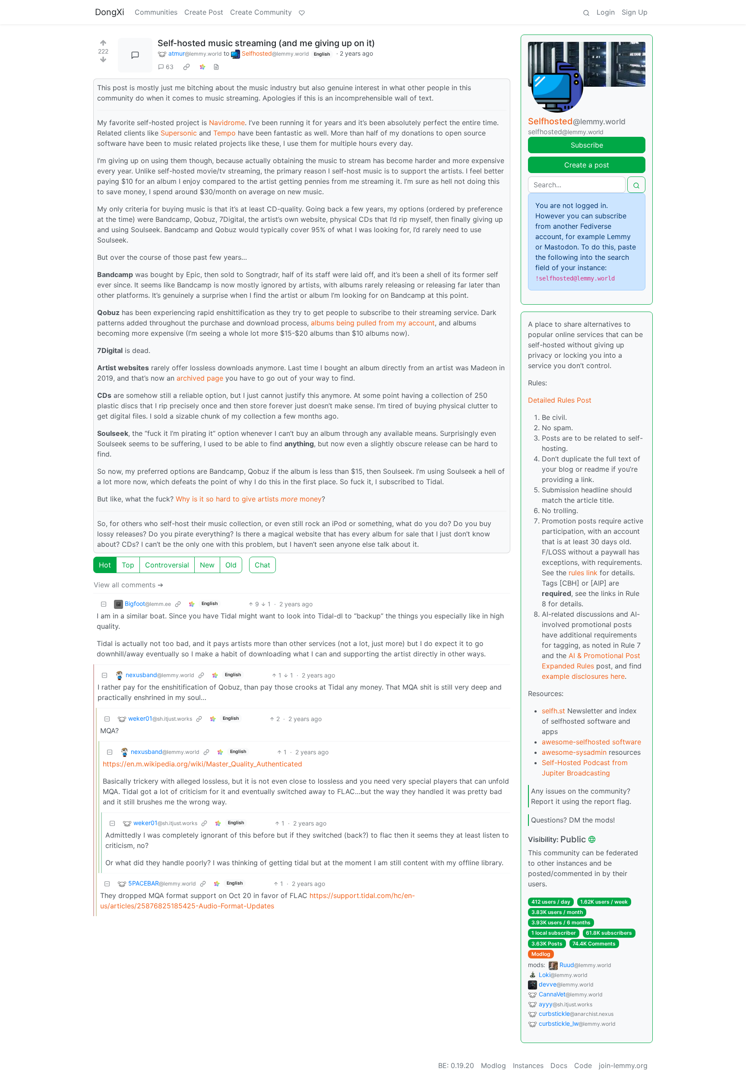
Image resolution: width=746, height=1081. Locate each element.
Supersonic (179, 133)
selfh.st (553, 710)
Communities (156, 12)
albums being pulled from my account (373, 322)
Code (583, 1065)
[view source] (216, 67)
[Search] (586, 12)
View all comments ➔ (128, 584)
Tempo (224, 133)
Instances (528, 1065)
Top (128, 565)
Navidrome (227, 122)
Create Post (203, 12)
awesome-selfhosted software (591, 741)
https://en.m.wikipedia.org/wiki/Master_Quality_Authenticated (202, 764)
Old (231, 565)
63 (170, 66)
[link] (186, 67)
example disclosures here (583, 676)
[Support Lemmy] (301, 12)
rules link (583, 572)
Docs (558, 1065)
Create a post (586, 165)
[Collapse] (104, 604)
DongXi (109, 12)
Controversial (167, 565)
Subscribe (587, 145)
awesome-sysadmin (574, 752)
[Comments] (135, 55)
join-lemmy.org (623, 1065)
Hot (105, 565)
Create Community (261, 12)
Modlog (540, 954)
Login (606, 12)
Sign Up (635, 12)
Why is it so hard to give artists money (249, 499)
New (207, 565)
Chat (262, 565)
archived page (200, 378)
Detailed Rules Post (559, 400)
